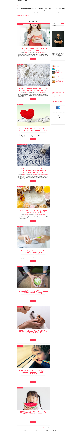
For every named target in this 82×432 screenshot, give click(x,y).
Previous (39, 427)
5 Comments (36, 254)
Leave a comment (35, 174)
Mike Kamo (26, 52)
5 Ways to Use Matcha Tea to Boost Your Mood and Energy (33, 292)
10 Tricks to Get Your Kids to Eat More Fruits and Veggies (33, 413)
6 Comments (37, 132)
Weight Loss (25, 144)
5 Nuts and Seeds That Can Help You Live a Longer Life (33, 49)
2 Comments (37, 92)
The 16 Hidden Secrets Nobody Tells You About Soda (59, 68)
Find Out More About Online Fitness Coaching (23, 15)
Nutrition (21, 24)
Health (19, 24)
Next (48, 427)
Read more (33, 58)
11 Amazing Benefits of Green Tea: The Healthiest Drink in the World (59, 77)
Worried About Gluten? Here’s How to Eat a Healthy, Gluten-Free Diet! (33, 89)
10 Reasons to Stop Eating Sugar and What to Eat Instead (33, 211)
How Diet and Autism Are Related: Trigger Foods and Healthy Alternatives (33, 372)
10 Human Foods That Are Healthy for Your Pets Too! (33, 332)
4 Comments (37, 52)
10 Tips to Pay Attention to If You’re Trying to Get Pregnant (33, 252)
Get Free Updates (20, 3)
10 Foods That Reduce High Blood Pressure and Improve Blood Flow (33, 130)
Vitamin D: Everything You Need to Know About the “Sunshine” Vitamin (59, 81)
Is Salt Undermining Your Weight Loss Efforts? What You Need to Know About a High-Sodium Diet (33, 170)
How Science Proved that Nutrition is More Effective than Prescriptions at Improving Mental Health (57, 98)
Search (63, 23)
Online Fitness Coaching (20, 5)
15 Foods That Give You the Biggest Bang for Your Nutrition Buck (59, 72)
